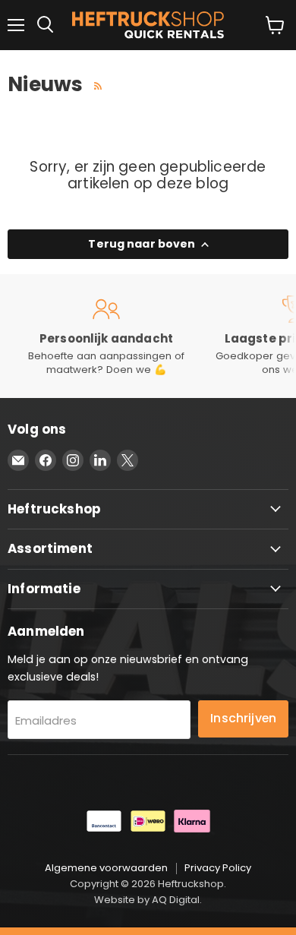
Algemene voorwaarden (106, 868)
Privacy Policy (217, 868)
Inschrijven (243, 718)
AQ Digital (176, 899)
